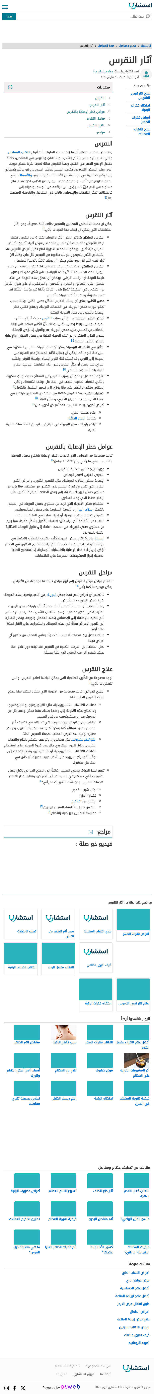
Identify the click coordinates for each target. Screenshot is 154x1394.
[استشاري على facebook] (14, 1388)
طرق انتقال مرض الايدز (133, 1304)
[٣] (72, 340)
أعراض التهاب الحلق (135, 1273)
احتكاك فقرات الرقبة (140, 107)
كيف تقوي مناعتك (136, 1335)
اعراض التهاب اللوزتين (134, 1327)
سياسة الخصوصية (98, 1366)
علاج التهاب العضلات (142, 131)
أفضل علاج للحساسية (134, 1288)
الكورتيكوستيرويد (84, 739)
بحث (9, 16)
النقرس (47, 318)
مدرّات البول (84, 509)
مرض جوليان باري (137, 1280)
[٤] (64, 369)
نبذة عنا (105, 1374)
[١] (106, 197)
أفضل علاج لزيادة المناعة (132, 1296)
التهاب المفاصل (19, 152)
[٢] (43, 228)
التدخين (76, 801)
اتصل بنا (61, 1374)
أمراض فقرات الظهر (141, 119)
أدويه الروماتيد (139, 1343)
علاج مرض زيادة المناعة (133, 1319)
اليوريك (51, 595)
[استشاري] (140, 7)
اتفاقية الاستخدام (67, 1366)
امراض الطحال (139, 1312)
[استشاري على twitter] (23, 1388)
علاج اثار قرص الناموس (140, 95)
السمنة (99, 538)
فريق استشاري (83, 1374)
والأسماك (25, 175)
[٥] (41, 781)
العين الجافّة (76, 418)
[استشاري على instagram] (6, 1388)
